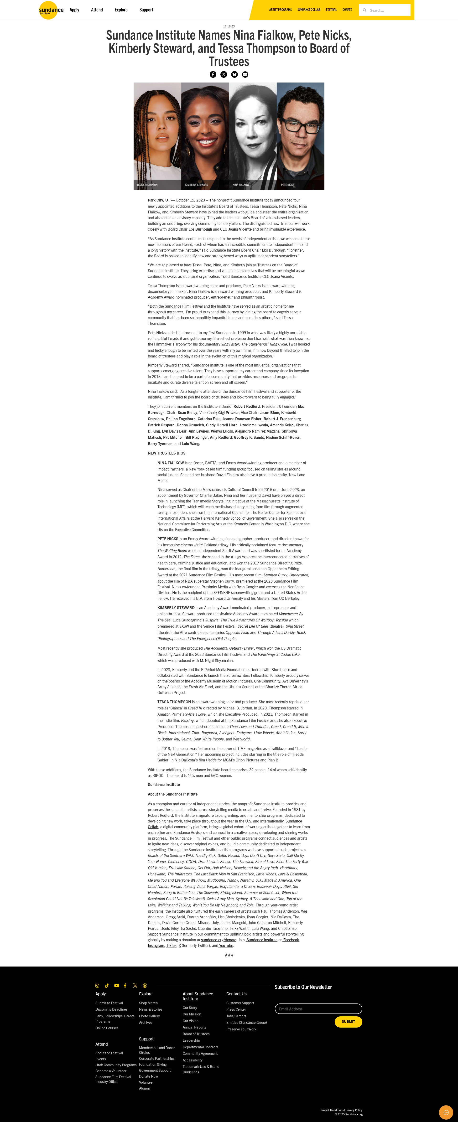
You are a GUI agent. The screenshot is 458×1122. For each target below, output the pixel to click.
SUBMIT (348, 1022)
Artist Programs (280, 9)
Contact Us (236, 993)
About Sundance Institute (198, 996)
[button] (245, 74)
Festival (331, 9)
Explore (145, 993)
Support (146, 1038)
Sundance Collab (308, 9)
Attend (101, 1044)
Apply (100, 993)
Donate (347, 9)
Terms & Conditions (331, 1110)
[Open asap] (446, 1112)
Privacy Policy (354, 1110)
